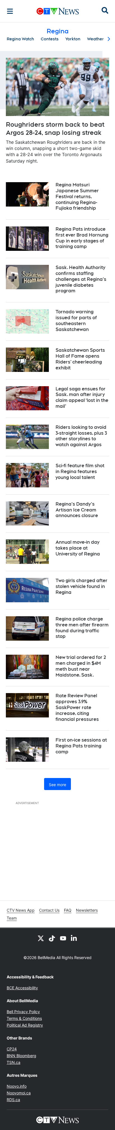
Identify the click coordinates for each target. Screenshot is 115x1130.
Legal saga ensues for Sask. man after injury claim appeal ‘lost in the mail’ (82, 397)
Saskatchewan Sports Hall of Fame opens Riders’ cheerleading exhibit (80, 359)
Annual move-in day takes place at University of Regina (78, 548)
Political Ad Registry (25, 1025)
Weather (95, 39)
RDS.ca (13, 1099)
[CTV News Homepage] (58, 11)
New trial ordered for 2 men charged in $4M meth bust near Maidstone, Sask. (81, 666)
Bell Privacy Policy (23, 1011)
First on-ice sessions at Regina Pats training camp (81, 745)
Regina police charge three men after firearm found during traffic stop (82, 627)
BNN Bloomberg (21, 1055)
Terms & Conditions (24, 1018)
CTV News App (21, 910)
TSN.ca (13, 1062)
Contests (50, 39)
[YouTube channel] (63, 938)
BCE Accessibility (22, 987)
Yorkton (72, 39)
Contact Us (49, 910)
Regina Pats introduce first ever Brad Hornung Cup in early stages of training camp (82, 237)
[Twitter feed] (40, 938)
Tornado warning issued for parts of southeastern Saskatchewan (76, 320)
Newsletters (87, 910)
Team (12, 918)
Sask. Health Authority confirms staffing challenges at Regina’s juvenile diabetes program (81, 279)
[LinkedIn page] (74, 938)
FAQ (67, 910)
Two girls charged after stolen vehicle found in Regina (81, 586)
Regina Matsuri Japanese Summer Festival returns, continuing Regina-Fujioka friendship (77, 196)
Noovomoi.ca (19, 1092)
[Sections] (10, 11)
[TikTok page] (52, 938)
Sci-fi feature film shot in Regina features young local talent (80, 471)
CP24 (12, 1048)
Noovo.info (17, 1086)
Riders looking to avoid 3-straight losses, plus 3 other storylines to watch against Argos (81, 436)
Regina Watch (20, 39)
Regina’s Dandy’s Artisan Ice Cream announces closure (77, 509)
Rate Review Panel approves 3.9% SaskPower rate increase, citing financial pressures (77, 707)
